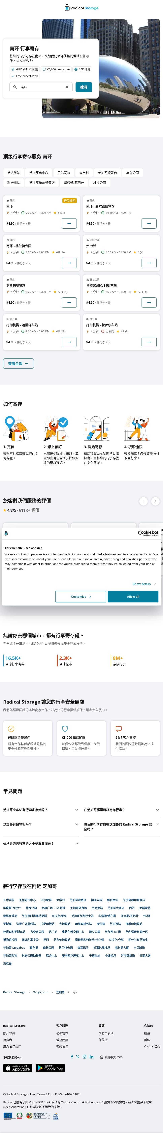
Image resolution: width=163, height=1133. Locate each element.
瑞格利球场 (10, 916)
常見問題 (62, 1040)
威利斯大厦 (122, 947)
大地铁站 (64, 924)
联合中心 (51, 955)
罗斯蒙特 (144, 908)
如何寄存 (62, 1033)
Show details (142, 584)
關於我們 (9, 1033)
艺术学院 (8, 900)
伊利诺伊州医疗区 (137, 932)
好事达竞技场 (101, 947)
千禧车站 (94, 955)
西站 (132, 908)
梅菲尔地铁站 (134, 924)
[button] (66, 87)
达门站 (53, 932)
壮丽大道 (145, 955)
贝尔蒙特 (46, 900)
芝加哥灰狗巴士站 (82, 916)
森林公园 (48, 947)
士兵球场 (139, 947)
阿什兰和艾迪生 (138, 940)
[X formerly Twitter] (77, 1056)
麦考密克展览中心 (73, 955)
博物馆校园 (10, 940)
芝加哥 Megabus (14, 947)
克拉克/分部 (116, 940)
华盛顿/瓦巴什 (12, 908)
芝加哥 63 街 (113, 932)
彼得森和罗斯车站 (14, 932)
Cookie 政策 (152, 1046)
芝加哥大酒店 (116, 908)
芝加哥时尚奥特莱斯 (34, 916)
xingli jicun (40, 992)
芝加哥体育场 (78, 908)
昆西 (46, 940)
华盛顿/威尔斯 (107, 916)
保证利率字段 (30, 940)
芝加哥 (60, 992)
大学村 (60, 900)
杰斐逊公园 (37, 932)
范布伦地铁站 (62, 940)
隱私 (147, 1040)
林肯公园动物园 (31, 955)
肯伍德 (101, 924)
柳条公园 (96, 900)
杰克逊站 (97, 908)
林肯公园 (31, 908)
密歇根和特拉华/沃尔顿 (89, 940)
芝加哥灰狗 (10, 955)
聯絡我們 (62, 1046)
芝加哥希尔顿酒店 (134, 900)
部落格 (103, 1040)
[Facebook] (72, 1057)
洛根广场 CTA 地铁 (53, 908)
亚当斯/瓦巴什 (130, 916)
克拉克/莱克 (59, 916)
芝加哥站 (115, 924)
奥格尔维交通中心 (73, 932)
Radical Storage (14, 992)
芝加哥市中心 (27, 900)
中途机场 (110, 955)
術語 (147, 1033)
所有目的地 (106, 1033)
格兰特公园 (66, 947)
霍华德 (34, 947)
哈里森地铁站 (83, 924)
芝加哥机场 (128, 955)
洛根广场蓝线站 (26, 924)
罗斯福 (7, 924)
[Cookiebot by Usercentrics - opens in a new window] (141, 534)
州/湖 (146, 916)
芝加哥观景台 (78, 900)
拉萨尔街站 (47, 924)
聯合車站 (112, 900)
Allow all (133, 596)
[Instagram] (84, 1057)
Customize (78, 596)
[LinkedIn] (91, 1057)
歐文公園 (94, 932)
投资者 (7, 1040)
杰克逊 (7, 963)
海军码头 (83, 947)
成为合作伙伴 (12, 1046)
